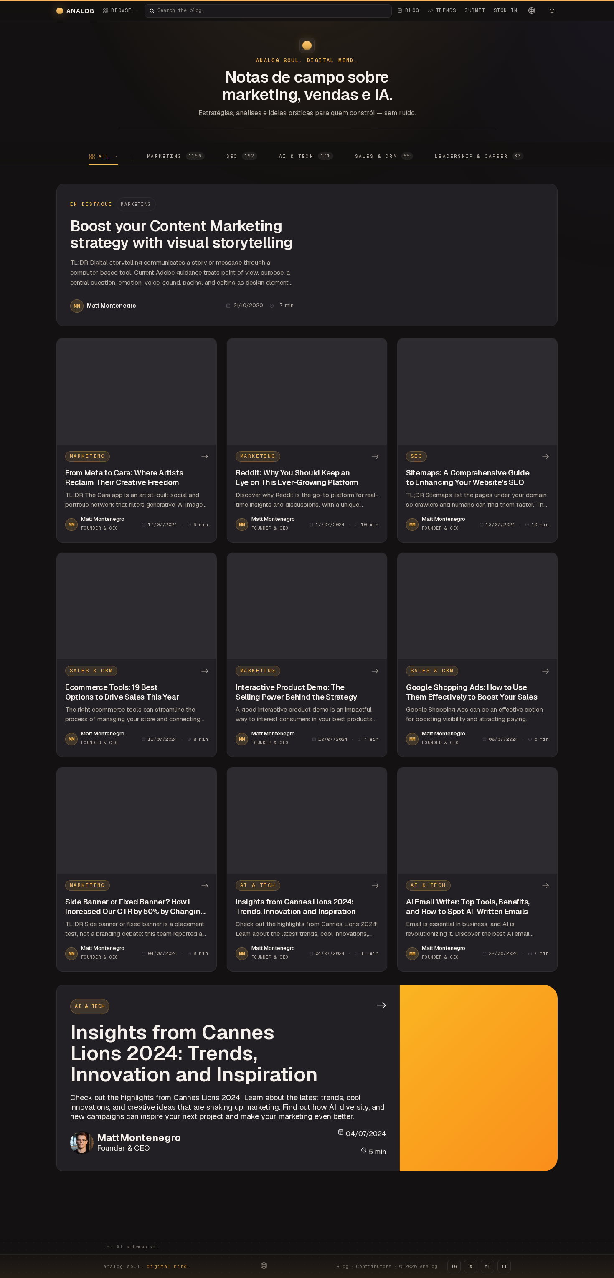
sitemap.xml (143, 1247)
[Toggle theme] (552, 11)
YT (487, 1266)
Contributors (373, 1266)
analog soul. (147, 1266)
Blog (342, 1266)
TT (504, 1266)
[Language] (532, 10)
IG (454, 1266)
